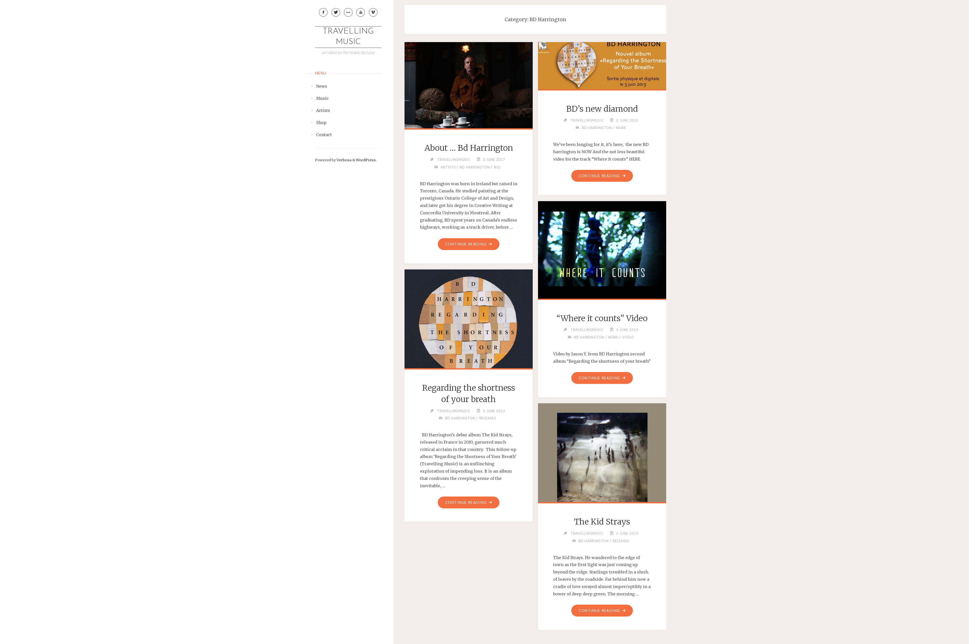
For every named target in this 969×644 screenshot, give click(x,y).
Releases (487, 418)
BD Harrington (475, 167)
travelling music (348, 36)
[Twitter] (336, 12)
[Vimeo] (373, 12)
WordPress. (366, 160)
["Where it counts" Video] (602, 249)
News (621, 128)
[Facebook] (323, 12)
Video (628, 337)
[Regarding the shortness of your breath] (468, 333)
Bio (497, 167)
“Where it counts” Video (602, 318)
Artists (448, 167)
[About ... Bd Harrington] (468, 84)
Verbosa (344, 160)
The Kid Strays (602, 522)
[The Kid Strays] (602, 467)
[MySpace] (348, 12)
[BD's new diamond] (602, 64)
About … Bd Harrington (468, 148)
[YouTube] (360, 12)
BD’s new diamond (602, 109)
